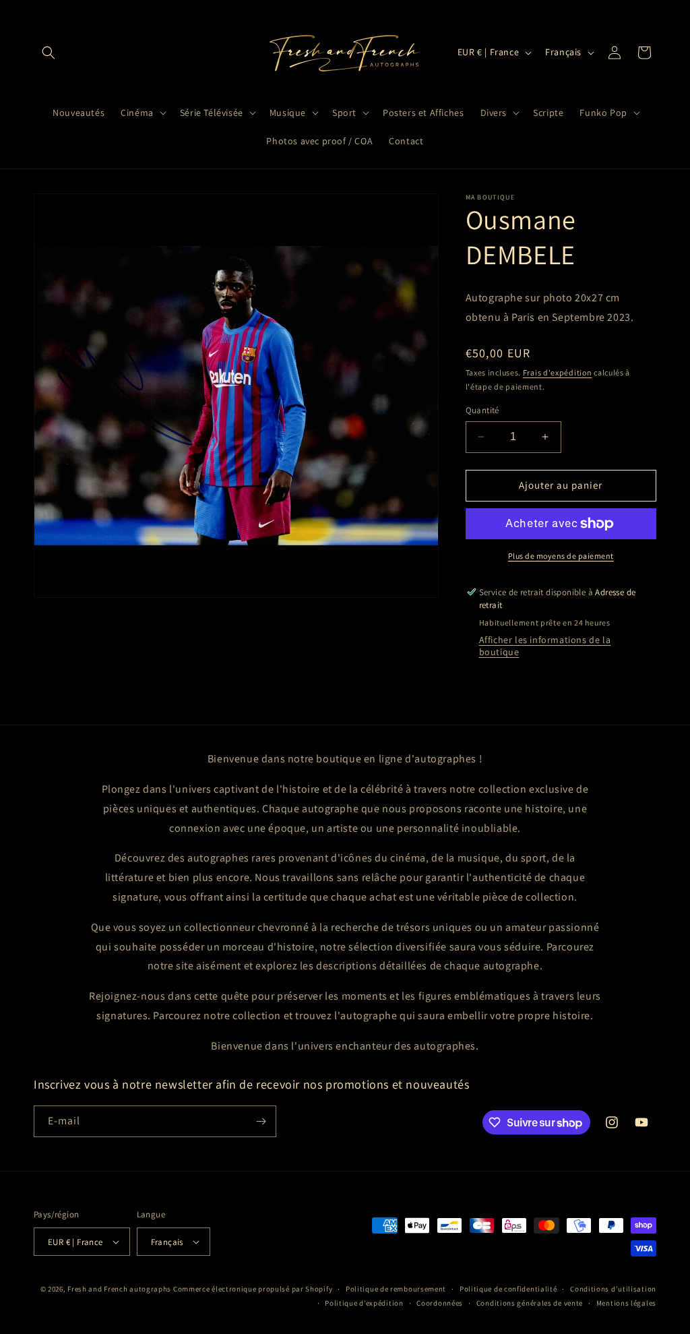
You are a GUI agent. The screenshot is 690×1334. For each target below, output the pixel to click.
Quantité (482, 410)
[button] (48, 52)
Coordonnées (439, 1303)
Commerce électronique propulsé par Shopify (252, 1289)
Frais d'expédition (557, 372)
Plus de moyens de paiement (561, 556)
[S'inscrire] (261, 1121)
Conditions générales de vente (529, 1303)
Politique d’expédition (364, 1303)
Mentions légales (626, 1303)
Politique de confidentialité (508, 1289)
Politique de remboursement (396, 1289)
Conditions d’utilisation (613, 1289)
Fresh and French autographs (119, 1289)
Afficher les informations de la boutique (545, 646)
